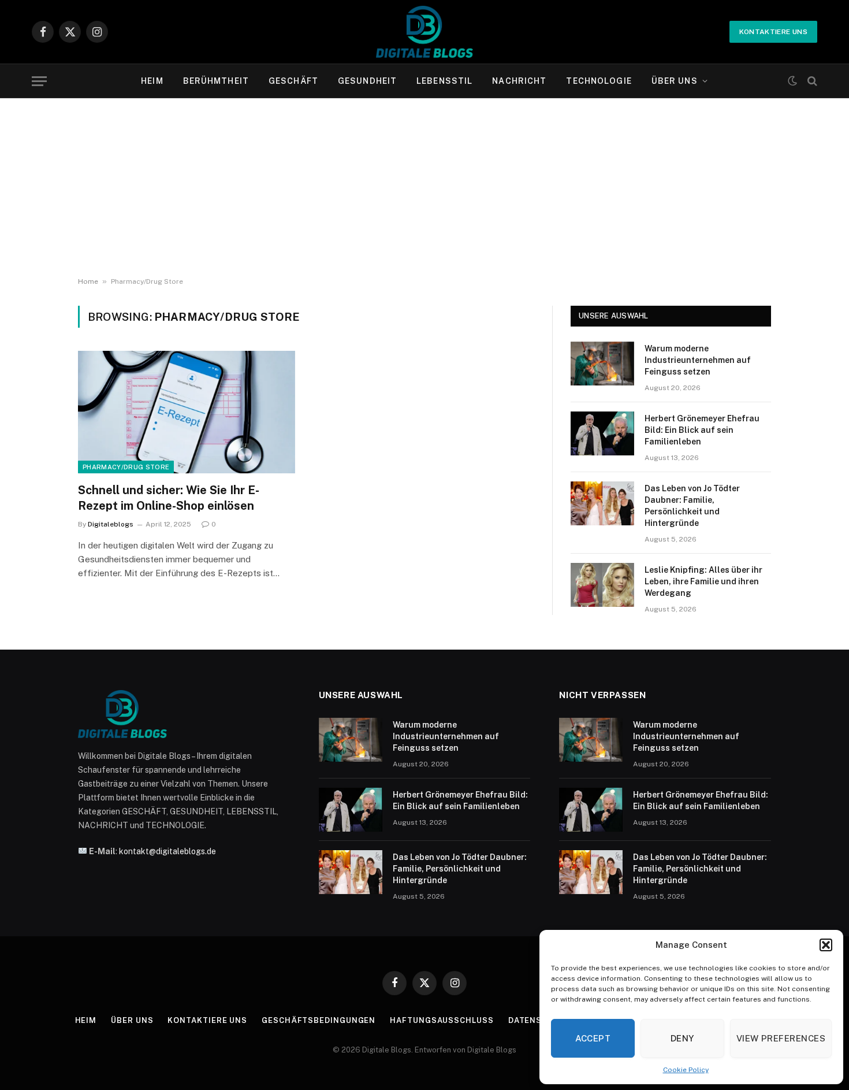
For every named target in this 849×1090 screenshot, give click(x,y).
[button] (826, 945)
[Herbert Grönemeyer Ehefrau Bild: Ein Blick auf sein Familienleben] (602, 433)
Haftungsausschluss (441, 1020)
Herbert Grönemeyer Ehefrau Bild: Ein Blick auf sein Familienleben (702, 430)
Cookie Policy (686, 1070)
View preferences (780, 1038)
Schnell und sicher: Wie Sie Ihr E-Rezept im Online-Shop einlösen (168, 498)
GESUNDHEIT (367, 81)
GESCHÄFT (293, 81)
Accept (593, 1038)
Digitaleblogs (110, 524)
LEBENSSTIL (444, 81)
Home (88, 281)
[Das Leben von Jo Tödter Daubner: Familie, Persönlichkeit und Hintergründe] (602, 503)
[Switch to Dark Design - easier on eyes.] (792, 81)
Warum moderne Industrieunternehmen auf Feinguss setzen (698, 360)
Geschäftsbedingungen (318, 1020)
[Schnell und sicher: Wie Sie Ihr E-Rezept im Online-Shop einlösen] (186, 412)
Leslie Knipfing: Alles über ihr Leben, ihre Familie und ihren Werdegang (703, 581)
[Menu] (39, 81)
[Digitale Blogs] (424, 32)
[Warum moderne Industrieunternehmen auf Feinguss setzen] (602, 363)
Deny (682, 1038)
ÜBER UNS (674, 81)
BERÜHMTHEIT (216, 81)
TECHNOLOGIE (598, 81)
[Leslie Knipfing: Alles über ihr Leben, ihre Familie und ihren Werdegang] (602, 585)
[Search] (811, 81)
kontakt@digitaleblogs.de (167, 851)
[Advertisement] (424, 185)
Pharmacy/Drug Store (126, 467)
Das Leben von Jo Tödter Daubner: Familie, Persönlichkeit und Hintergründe (692, 506)
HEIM (152, 81)
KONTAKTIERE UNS (773, 32)
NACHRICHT (519, 81)
